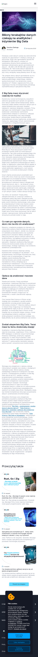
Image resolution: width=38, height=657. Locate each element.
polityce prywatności (15, 622)
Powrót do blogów (19, 584)
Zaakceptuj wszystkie (19, 636)
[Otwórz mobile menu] (35, 4)
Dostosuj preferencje (19, 649)
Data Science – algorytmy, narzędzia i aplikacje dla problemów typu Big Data (18, 410)
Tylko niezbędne (19, 642)
